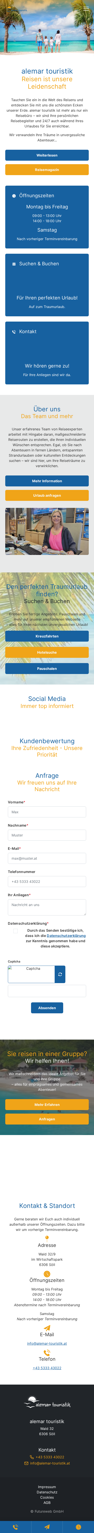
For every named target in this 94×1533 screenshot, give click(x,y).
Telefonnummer (21, 871)
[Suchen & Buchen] (47, 285)
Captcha (14, 961)
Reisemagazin (47, 169)
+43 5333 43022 (47, 1368)
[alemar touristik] (47, 1401)
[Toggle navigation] (86, 8)
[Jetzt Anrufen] (15, 1527)
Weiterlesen (47, 155)
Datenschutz (47, 1492)
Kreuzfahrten (47, 636)
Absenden (47, 1008)
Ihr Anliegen (19, 895)
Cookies (47, 1497)
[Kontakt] (47, 353)
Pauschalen (47, 668)
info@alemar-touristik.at (47, 1343)
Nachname (18, 825)
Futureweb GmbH (49, 1511)
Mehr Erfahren (47, 1104)
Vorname (17, 802)
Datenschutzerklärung (28, 923)
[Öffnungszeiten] (47, 217)
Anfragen (47, 1119)
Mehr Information (47, 481)
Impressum (47, 1487)
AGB (47, 1502)
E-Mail (14, 848)
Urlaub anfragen (47, 495)
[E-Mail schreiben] (47, 1527)
